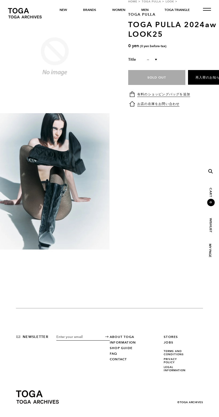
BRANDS (89, 10)
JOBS (168, 342)
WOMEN (118, 10)
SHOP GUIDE (121, 348)
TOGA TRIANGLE (177, 10)
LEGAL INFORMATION (175, 369)
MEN (144, 10)
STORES (171, 337)
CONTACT (118, 359)
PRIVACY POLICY (170, 361)
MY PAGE (210, 250)
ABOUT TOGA (122, 337)
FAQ (113, 353)
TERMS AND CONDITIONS (174, 353)
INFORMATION (123, 342)
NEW (63, 10)
